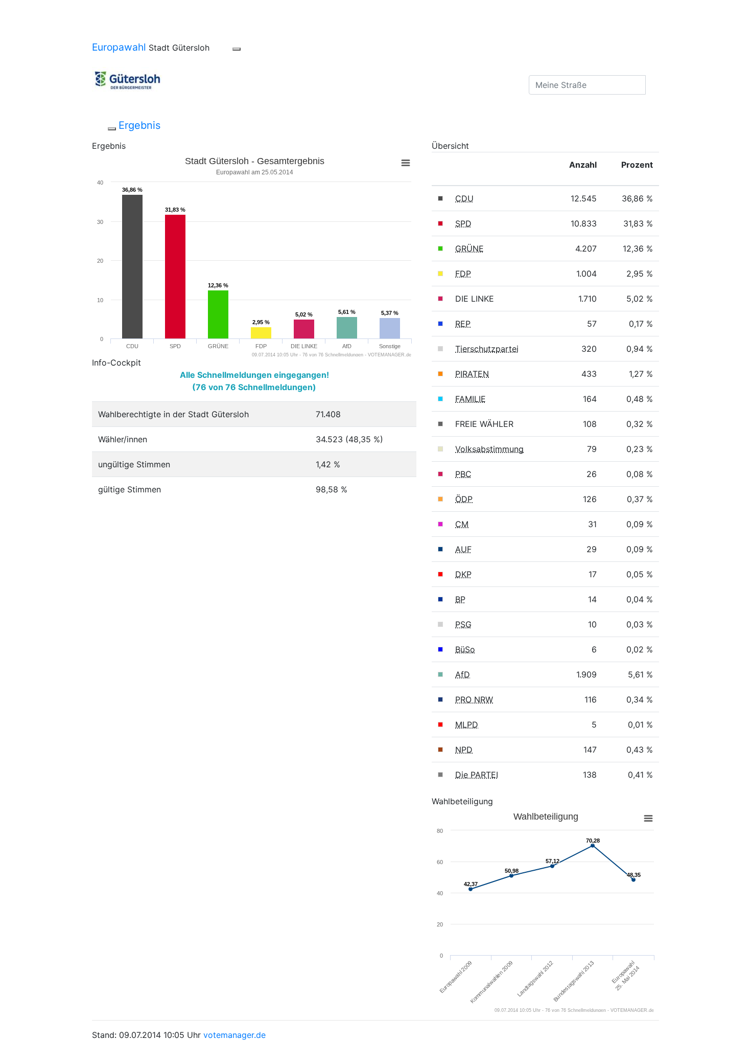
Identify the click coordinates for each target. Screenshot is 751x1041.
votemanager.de (234, 1035)
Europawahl (119, 47)
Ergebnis (139, 125)
